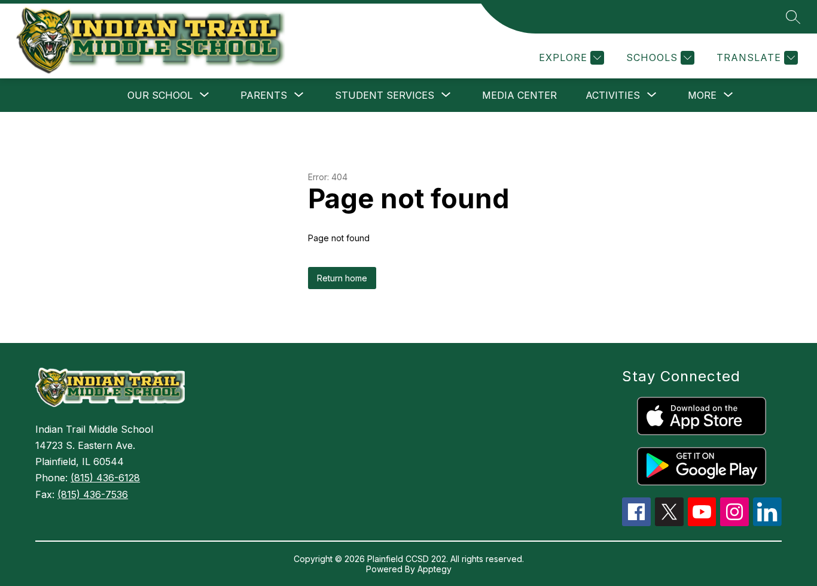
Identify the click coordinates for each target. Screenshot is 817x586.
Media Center (519, 95)
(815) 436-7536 (92, 494)
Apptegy (434, 569)
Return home (342, 278)
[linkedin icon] (767, 523)
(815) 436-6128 (105, 478)
